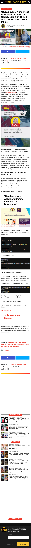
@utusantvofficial (11, 92)
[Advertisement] (15, 395)
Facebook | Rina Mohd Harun (24, 47)
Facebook (13, 58)
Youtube (19, 58)
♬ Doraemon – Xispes (12, 316)
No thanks (10, 544)
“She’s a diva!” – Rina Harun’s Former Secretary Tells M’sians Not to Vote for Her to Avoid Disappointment (15, 344)
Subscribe (23, 544)
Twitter (25, 58)
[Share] (8, 51)
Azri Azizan (10, 26)
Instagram (7, 61)
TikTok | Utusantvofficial (12, 46)
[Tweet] (22, 51)
